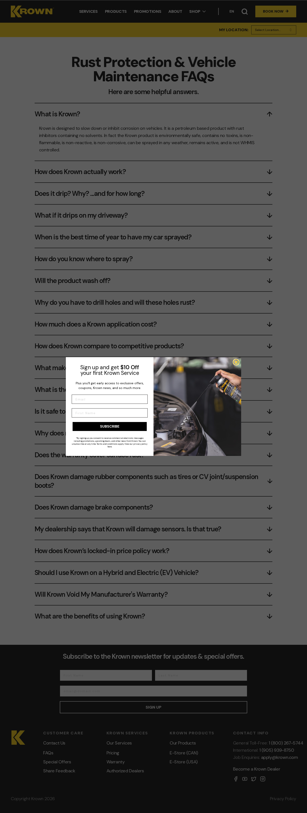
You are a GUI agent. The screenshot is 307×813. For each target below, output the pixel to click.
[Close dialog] (236, 362)
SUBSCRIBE (109, 426)
